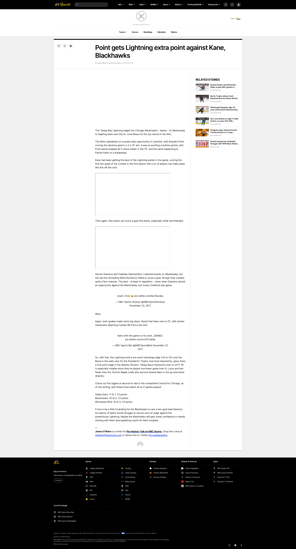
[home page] (63, 4)
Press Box (99, 533)
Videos (174, 32)
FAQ (81, 533)
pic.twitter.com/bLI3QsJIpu (148, 296)
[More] (225, 4)
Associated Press (215, 90)
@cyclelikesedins (158, 435)
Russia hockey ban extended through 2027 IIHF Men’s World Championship (223, 142)
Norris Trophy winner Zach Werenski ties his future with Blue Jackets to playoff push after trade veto (224, 97)
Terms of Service (151, 533)
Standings (147, 32)
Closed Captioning (72, 533)
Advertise (56, 533)
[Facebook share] (58, 46)
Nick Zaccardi (214, 147)
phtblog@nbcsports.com (108, 435)
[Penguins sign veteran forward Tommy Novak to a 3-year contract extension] (202, 132)
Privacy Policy (115, 533)
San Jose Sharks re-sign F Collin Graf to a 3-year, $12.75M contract (224, 120)
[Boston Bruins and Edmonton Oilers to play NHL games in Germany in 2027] (202, 87)
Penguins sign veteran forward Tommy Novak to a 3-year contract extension (223, 131)
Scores (135, 32)
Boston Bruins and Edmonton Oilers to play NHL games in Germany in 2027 (223, 86)
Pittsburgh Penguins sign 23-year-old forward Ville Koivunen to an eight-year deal (224, 108)
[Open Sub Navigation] (123, 4)
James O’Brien (102, 63)
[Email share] (70, 46)
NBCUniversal (66, 537)
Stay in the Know (60, 471)
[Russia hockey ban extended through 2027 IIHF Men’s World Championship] (202, 144)
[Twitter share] (64, 46)
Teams (122, 32)
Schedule (161, 32)
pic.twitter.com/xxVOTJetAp (140, 339)
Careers (63, 533)
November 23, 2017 (140, 305)
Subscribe (58, 480)
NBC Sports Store (88, 533)
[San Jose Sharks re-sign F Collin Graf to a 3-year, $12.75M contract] (202, 121)
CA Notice (142, 533)
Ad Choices (106, 533)
